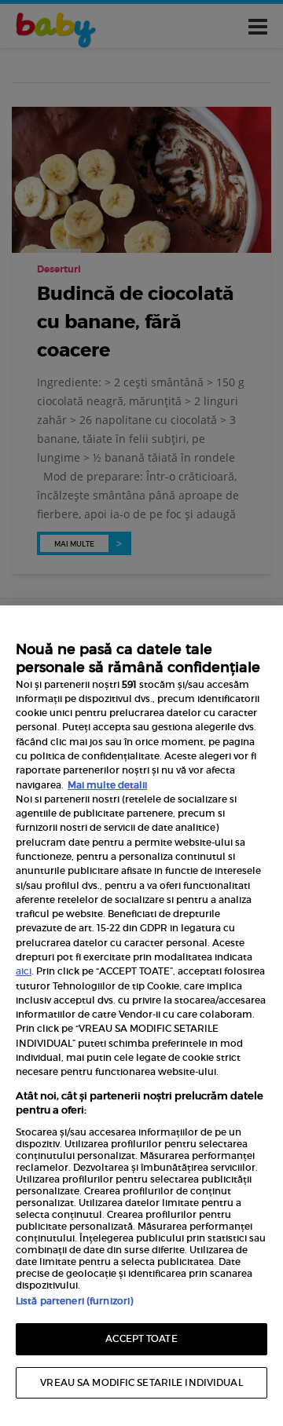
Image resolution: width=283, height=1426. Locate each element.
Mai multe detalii (107, 785)
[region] (141, 1015)
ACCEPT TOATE (141, 1338)
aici (23, 971)
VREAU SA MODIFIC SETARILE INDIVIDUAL (141, 1382)
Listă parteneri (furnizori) (74, 1301)
